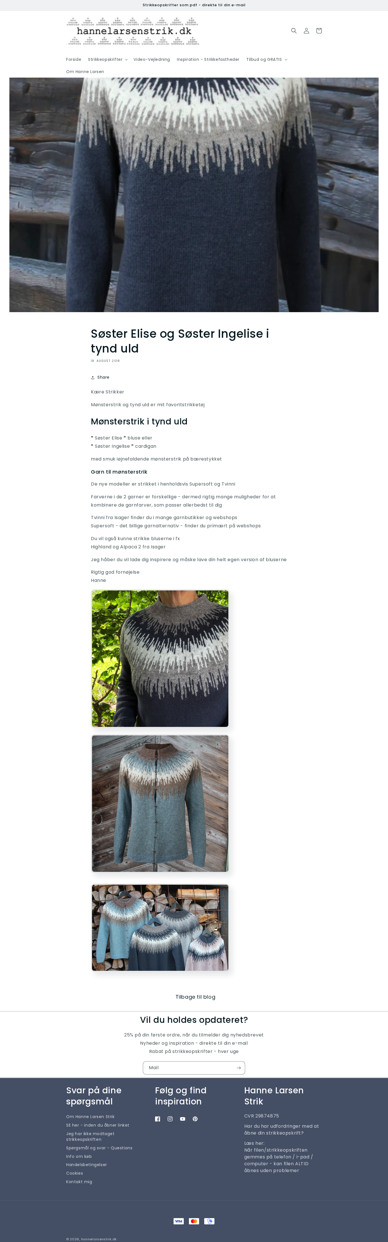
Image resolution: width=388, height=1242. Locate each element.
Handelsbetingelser (86, 1165)
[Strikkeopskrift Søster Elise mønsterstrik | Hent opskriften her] (160, 730)
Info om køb (79, 1156)
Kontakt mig (79, 1182)
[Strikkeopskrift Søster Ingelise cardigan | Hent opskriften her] (160, 875)
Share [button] (103, 377)
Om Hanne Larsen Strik (90, 1116)
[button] (107, 59)
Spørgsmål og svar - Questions (99, 1148)
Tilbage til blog (196, 996)
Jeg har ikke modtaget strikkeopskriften (90, 1136)
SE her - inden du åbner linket (98, 1125)
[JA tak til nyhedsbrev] (238, 1068)
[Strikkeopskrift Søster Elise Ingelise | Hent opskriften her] (160, 974)
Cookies (74, 1173)
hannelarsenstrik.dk (99, 1239)
